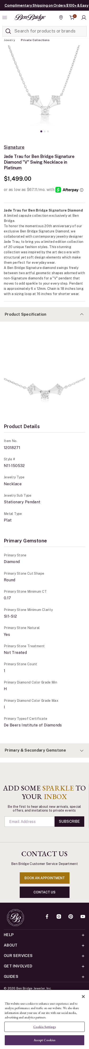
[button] (84, 17)
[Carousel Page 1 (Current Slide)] (41, 131)
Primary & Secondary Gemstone (35, 750)
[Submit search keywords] (8, 31)
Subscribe (69, 821)
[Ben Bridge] (30, 17)
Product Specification (26, 314)
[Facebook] (47, 917)
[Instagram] (58, 917)
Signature (14, 147)
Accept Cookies (45, 1040)
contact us (44, 892)
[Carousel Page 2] (45, 131)
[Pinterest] (70, 917)
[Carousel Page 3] (48, 131)
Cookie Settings (44, 1027)
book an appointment (44, 878)
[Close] (83, 996)
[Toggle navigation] (5, 17)
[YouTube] (82, 917)
